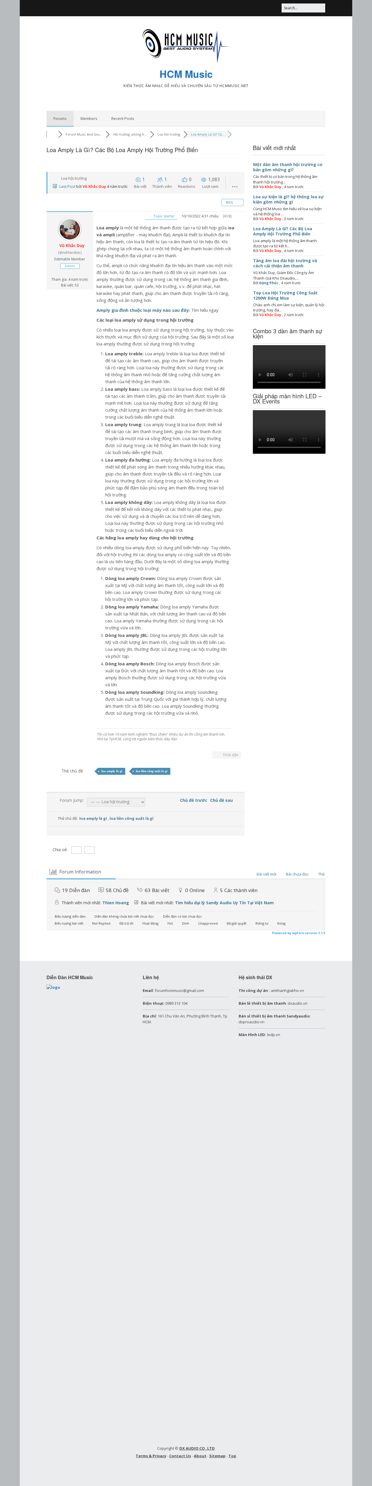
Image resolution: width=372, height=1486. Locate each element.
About (200, 1455)
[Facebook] (249, 8)
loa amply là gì (111, 771)
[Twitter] (262, 8)
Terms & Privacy (151, 1455)
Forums (60, 118)
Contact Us (180, 1455)
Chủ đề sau (222, 800)
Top (232, 1455)
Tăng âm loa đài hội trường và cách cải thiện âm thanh (285, 263)
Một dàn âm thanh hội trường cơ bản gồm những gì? (288, 167)
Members (89, 118)
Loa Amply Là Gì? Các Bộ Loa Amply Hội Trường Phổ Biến (282, 231)
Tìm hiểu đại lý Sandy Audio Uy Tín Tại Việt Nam (224, 902)
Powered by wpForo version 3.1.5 (298, 933)
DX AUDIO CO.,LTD (197, 1448)
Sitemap (217, 1455)
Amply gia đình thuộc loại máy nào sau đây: (143, 310)
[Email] (275, 8)
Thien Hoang (115, 902)
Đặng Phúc (268, 282)
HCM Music (186, 74)
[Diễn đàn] (52, 134)
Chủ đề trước (192, 800)
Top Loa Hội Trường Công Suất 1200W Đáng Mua (285, 295)
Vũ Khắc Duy (94, 186)
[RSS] (237, 8)
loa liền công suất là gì (151, 771)
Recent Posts (122, 118)
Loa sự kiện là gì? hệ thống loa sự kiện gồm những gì (288, 199)
